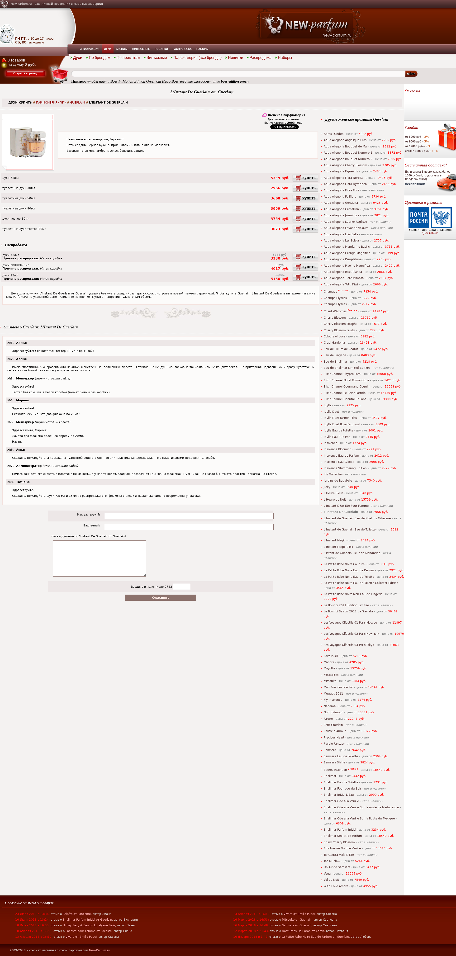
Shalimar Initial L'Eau (339, 794)
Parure (328, 718)
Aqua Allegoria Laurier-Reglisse (345, 221)
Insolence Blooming (338, 449)
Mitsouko (330, 681)
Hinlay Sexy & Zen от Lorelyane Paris (89, 925)
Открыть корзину (25, 73)
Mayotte (329, 668)
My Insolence (333, 699)
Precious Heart (334, 737)
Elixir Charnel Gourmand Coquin (347, 386)
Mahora (329, 662)
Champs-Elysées (335, 304)
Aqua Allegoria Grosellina (341, 209)
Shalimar (330, 776)
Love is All (331, 656)
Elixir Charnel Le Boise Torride (345, 393)
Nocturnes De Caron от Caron (303, 931)
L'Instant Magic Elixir (338, 547)
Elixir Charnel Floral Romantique (346, 380)
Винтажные (141, 48)
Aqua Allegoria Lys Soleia (341, 240)
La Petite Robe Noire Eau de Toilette (349, 576)
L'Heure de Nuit (335, 499)
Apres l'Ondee (333, 134)
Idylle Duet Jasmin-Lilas (340, 418)
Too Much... (332, 861)
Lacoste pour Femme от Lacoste (89, 931)
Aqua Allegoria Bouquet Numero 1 (348, 152)
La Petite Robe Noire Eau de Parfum (349, 570)
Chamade (330, 291)
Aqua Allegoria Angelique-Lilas (345, 140)
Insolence (330, 443)
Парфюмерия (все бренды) (197, 58)
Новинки (161, 48)
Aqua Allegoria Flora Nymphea (345, 184)
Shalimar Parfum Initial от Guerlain (87, 919)
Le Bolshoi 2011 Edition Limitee (346, 605)
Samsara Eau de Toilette (341, 756)
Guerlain (77, 102)
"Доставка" (430, 233)
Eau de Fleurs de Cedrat (341, 349)
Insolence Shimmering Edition (345, 468)
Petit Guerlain (333, 725)
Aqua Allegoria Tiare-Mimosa (344, 278)
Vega (327, 873)
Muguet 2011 (333, 693)
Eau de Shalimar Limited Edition (347, 367)
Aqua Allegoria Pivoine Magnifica (347, 265)
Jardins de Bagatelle (338, 480)
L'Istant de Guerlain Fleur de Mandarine (352, 553)
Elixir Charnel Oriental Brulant (345, 399)
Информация (89, 48)
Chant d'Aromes (335, 311)
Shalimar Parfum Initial (340, 829)
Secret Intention (335, 769)
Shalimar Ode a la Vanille (341, 801)
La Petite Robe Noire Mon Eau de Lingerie (353, 594)
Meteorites (331, 675)
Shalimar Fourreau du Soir (342, 788)
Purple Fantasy (334, 743)
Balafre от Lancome (77, 914)
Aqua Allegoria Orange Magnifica (347, 253)
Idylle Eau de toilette (338, 430)
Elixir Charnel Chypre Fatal (342, 374)
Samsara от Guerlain (296, 925)
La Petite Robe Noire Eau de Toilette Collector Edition (361, 583)
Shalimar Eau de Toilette (341, 782)
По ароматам (128, 58)
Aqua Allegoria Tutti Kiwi (341, 284)
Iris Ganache (333, 474)
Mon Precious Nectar (338, 687)
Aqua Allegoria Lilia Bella (341, 234)
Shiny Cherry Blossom (339, 842)
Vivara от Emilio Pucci (81, 936)
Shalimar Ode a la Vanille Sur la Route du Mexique (359, 818)
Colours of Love (334, 336)
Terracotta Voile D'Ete (339, 855)
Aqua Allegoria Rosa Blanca (343, 272)
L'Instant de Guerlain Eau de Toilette (349, 529)
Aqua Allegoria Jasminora (341, 215)
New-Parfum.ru (99, 950)
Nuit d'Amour (333, 712)
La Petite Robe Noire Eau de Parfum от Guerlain (315, 936)
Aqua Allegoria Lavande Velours (346, 228)
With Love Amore (336, 886)
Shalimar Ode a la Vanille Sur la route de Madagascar (361, 807)
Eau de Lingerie (335, 355)
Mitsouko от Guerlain (297, 919)
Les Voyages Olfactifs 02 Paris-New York (351, 633)
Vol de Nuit (331, 879)
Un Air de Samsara (337, 867)
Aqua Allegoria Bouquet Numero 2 (348, 159)
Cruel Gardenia (334, 342)
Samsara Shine (334, 762)
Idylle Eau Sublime (337, 437)
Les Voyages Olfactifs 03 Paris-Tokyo (349, 645)
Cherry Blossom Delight (340, 324)
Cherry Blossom (335, 317)
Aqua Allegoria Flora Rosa (341, 190)
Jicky (327, 487)
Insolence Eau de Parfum (341, 455)
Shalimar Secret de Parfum (343, 836)
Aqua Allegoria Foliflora (340, 196)
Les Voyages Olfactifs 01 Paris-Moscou (350, 622)
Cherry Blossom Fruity (339, 330)
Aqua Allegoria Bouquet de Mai (345, 146)
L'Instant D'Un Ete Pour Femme (346, 505)
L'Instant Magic (335, 540)
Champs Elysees (335, 298)
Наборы (202, 48)
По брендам (99, 58)
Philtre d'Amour (335, 731)
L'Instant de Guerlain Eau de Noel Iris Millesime (357, 518)
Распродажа (182, 48)
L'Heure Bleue (333, 493)
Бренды (122, 48)
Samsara (330, 750)
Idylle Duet (331, 411)
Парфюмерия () (51, 102)
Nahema (330, 706)
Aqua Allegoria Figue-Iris (341, 171)
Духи (107, 48)
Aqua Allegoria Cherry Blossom (345, 165)
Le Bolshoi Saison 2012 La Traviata (348, 611)
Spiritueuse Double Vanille (342, 848)
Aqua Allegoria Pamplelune (342, 259)
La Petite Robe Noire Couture (344, 564)
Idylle (327, 405)
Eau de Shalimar (335, 361)
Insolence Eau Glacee (339, 462)
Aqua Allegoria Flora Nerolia (343, 178)
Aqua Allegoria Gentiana (341, 202)
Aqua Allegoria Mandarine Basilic (347, 246)
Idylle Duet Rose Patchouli (342, 424)
